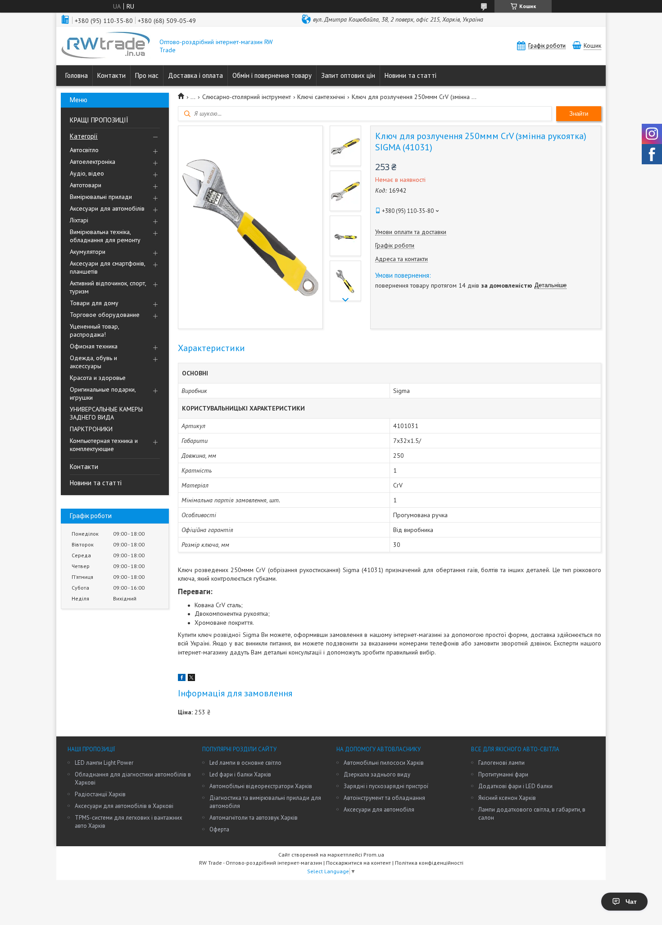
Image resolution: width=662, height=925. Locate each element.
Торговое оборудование (105, 315)
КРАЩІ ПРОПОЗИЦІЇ (99, 120)
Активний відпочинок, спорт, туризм (108, 287)
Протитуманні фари (503, 774)
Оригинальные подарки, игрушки (103, 393)
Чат (631, 901)
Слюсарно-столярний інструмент (246, 97)
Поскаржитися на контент (358, 862)
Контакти (111, 75)
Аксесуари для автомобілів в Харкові (124, 806)
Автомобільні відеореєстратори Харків (260, 786)
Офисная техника (94, 346)
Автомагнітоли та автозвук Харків (253, 817)
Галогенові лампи (501, 763)
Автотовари (85, 185)
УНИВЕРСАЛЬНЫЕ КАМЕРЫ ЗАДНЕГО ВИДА (106, 413)
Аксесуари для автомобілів (107, 208)
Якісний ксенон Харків (507, 798)
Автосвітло (84, 150)
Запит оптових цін (348, 75)
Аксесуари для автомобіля (379, 809)
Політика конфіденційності (429, 862)
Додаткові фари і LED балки (515, 786)
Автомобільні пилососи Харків (384, 763)
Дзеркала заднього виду (377, 774)
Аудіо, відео (87, 173)
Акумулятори (87, 252)
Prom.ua (373, 854)
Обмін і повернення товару (272, 75)
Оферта (219, 829)
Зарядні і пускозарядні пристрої (386, 786)
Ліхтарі (79, 220)
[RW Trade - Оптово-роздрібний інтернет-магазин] (106, 46)
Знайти (578, 113)
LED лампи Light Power (104, 763)
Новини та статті (410, 75)
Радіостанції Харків (100, 794)
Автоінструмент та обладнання (384, 798)
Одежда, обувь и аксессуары (93, 362)
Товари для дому (94, 303)
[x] (191, 679)
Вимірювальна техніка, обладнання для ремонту (105, 236)
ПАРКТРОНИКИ (91, 429)
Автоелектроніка (92, 162)
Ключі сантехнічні (321, 97)
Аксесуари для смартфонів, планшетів (107, 267)
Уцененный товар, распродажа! (94, 330)
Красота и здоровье (98, 378)
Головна (76, 75)
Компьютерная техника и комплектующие (104, 445)
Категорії (84, 136)
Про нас (147, 75)
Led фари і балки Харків (240, 774)
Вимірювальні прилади (101, 197)
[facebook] (182, 679)
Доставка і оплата (195, 75)
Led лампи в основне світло (245, 763)
